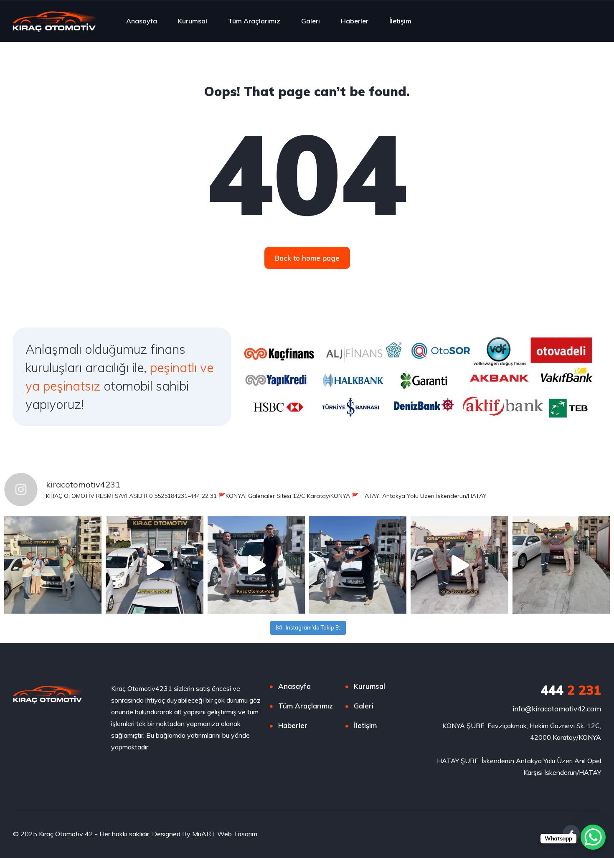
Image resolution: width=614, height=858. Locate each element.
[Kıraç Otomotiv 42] (54, 21)
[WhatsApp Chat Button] (593, 837)
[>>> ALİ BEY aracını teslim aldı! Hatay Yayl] (459, 565)
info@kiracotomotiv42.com (557, 708)
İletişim (400, 21)
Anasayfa (141, 21)
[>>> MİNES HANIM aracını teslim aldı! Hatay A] (52, 565)
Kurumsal (192, 21)
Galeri (310, 21)
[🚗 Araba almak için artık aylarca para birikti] (154, 565)
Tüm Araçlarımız (254, 21)
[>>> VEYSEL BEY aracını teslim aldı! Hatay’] (256, 565)
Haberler (354, 21)
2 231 (571, 690)
